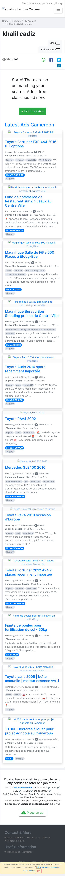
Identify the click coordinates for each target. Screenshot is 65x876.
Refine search (48, 49)
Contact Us (35, 837)
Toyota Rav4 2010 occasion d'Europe (28, 517)
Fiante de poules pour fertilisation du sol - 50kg (26, 627)
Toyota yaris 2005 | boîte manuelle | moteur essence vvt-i (32, 678)
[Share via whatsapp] (43, 60)
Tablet (32, 861)
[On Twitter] (58, 60)
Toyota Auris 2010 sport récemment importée (25, 369)
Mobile (21, 861)
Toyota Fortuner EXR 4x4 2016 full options (30, 144)
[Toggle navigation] (58, 11)
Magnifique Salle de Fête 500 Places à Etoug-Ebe (29, 254)
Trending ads (13, 852)
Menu (53, 42)
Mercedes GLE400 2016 (25, 467)
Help (60, 3)
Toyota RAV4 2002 (20, 419)
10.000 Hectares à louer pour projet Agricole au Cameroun (29, 731)
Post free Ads (32, 111)
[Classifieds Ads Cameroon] (21, 10)
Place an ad (34, 812)
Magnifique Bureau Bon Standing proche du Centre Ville (32, 313)
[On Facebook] (51, 60)
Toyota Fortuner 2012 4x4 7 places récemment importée (28, 572)
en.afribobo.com (23, 787)
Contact (49, 3)
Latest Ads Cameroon (29, 125)
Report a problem (15, 840)
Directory (28, 852)
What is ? (33, 3)
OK (38, 871)
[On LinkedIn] (58, 65)
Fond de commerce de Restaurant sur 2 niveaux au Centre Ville (28, 201)
